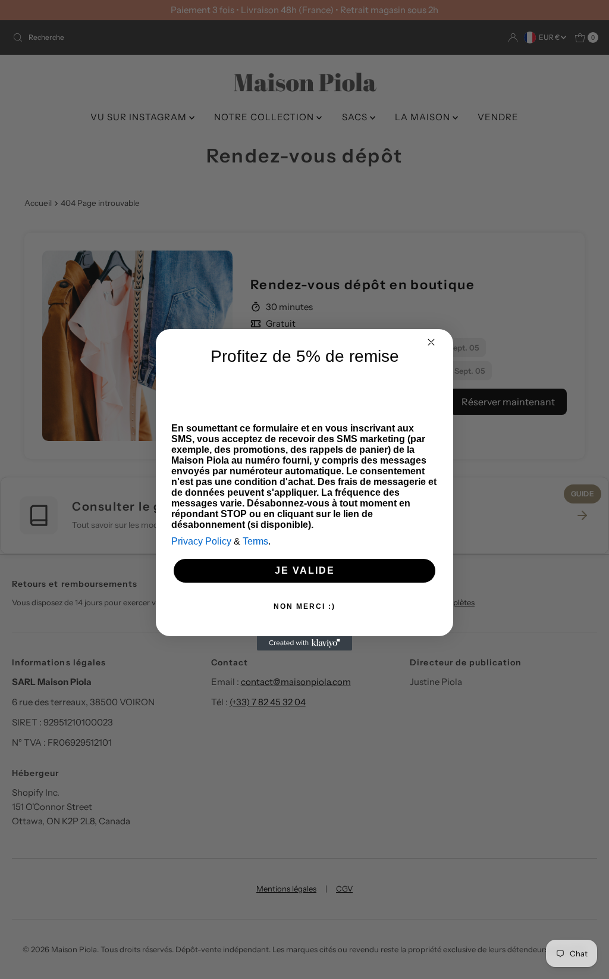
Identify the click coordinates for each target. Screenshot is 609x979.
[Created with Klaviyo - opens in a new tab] (304, 643)
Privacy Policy (201, 541)
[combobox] (190, 390)
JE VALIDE (305, 570)
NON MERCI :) (304, 606)
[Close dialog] (431, 342)
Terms (255, 541)
